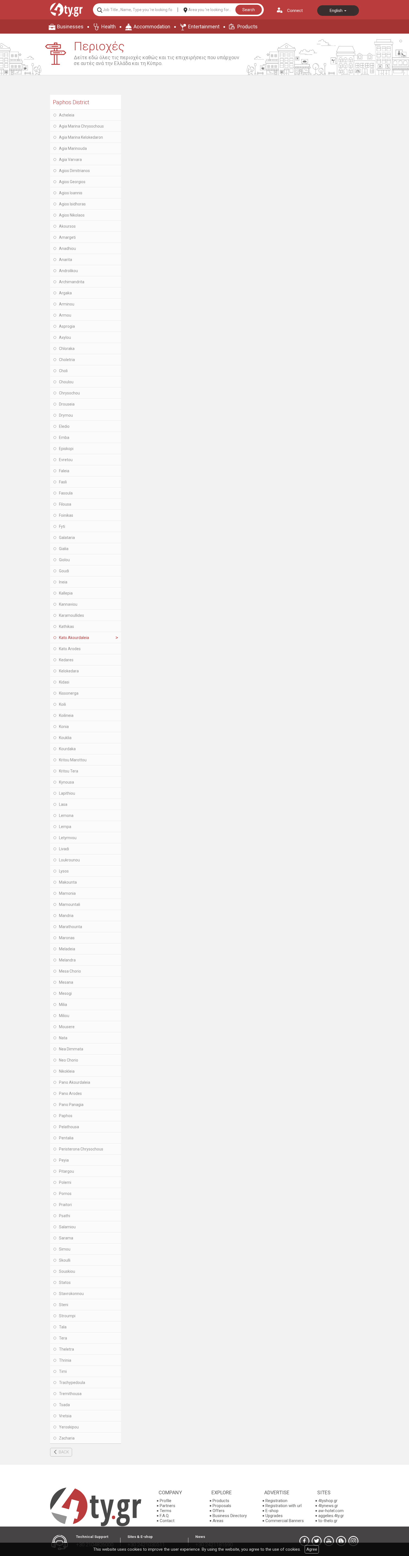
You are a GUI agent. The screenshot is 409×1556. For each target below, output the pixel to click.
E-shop (272, 1510)
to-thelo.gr (327, 1520)
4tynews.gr (328, 1505)
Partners (167, 1505)
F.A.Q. (164, 1515)
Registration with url (283, 1505)
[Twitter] (317, 1541)
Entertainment (204, 26)
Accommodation (152, 26)
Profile (165, 1500)
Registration (276, 1500)
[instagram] (353, 1541)
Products (247, 26)
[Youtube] (329, 1541)
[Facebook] (304, 1541)
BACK (64, 1452)
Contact (167, 1520)
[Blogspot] (341, 1541)
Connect (295, 10)
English (337, 10)
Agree (311, 1549)
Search (248, 10)
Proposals (222, 1505)
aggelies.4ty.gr (331, 1515)
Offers (219, 1510)
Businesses (70, 26)
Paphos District (71, 102)
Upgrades (274, 1515)
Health (108, 26)
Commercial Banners (284, 1520)
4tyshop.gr (327, 1500)
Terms (165, 1510)
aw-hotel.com (331, 1510)
